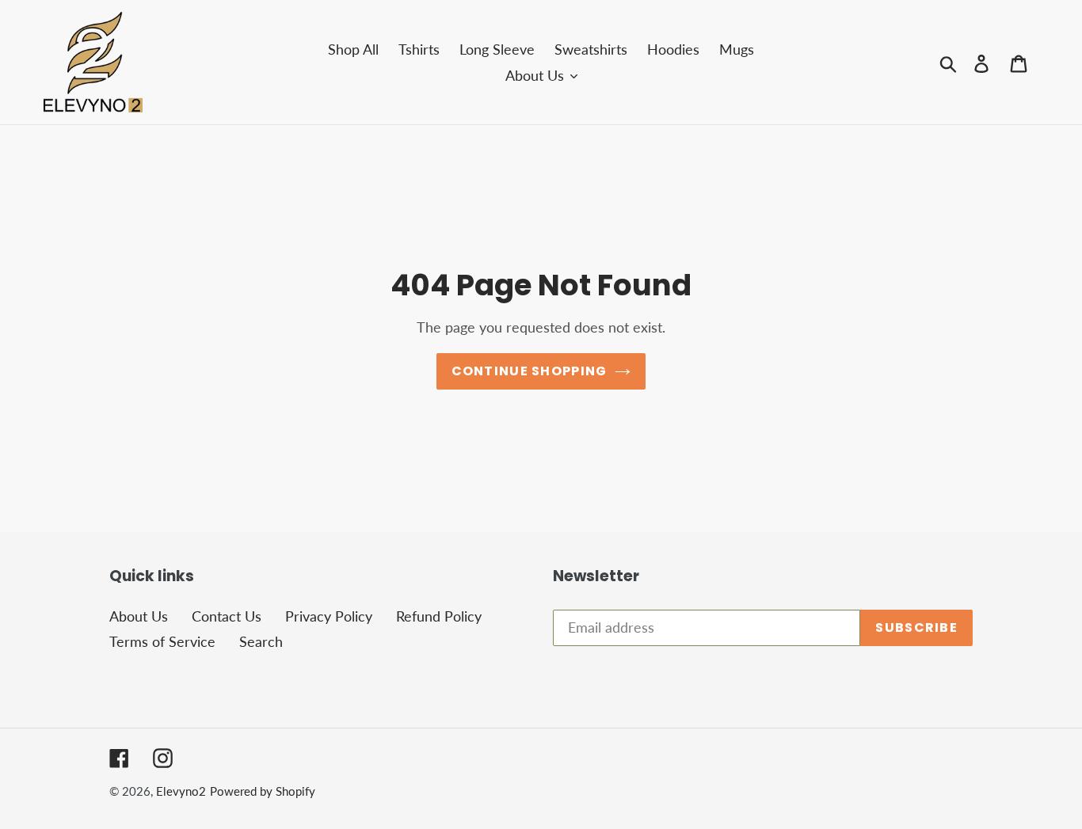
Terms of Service (162, 641)
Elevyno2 (181, 791)
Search (261, 641)
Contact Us (226, 616)
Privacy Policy (328, 616)
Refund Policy (439, 616)
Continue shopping (529, 371)
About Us (138, 616)
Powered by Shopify (262, 791)
